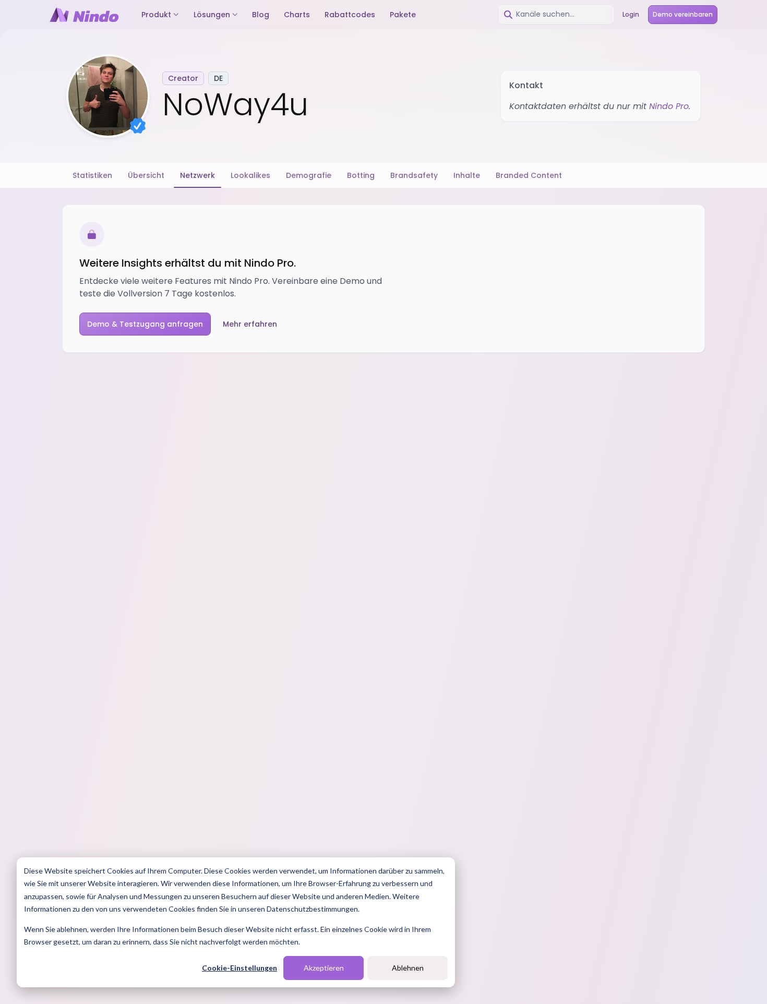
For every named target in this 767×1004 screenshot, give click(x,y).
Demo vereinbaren (683, 14)
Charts (297, 14)
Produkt (156, 14)
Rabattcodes (350, 14)
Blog (260, 14)
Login (630, 14)
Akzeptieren (324, 967)
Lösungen (212, 14)
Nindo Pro (669, 106)
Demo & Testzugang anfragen (145, 324)
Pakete (403, 14)
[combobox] (556, 14)
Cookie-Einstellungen (239, 967)
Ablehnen (408, 967)
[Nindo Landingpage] (84, 14)
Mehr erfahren (250, 324)
